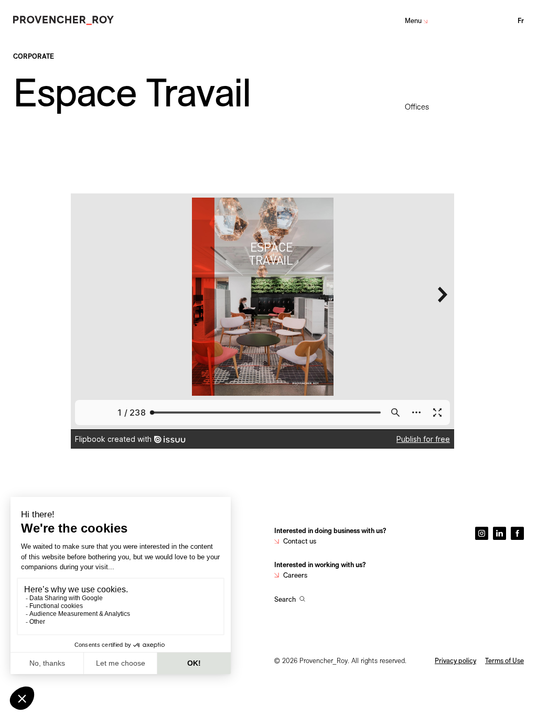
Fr (521, 20)
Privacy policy (455, 660)
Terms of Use (504, 660)
